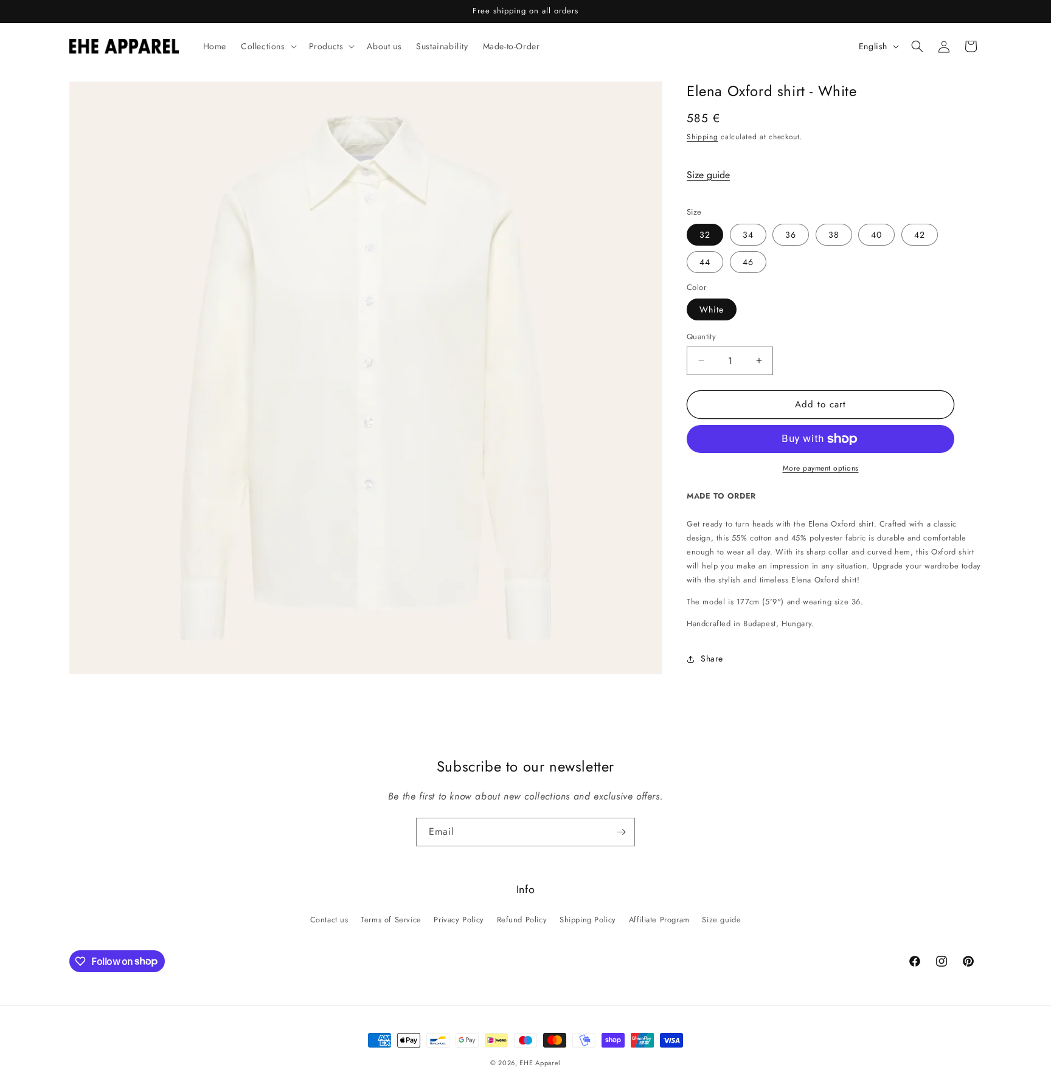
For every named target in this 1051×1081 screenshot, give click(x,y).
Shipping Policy (588, 919)
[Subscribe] (621, 832)
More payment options (821, 468)
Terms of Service (391, 919)
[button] (268, 46)
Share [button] (712, 658)
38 (833, 235)
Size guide (708, 175)
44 (704, 262)
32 (704, 235)
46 (748, 262)
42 (919, 235)
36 (790, 235)
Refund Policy (522, 919)
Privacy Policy (459, 919)
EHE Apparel (540, 1063)
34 (748, 235)
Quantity (701, 336)
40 (876, 235)
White (711, 309)
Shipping (702, 136)
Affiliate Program (659, 919)
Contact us (329, 919)
